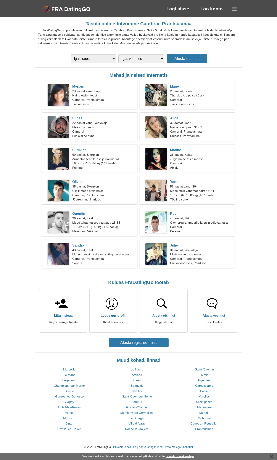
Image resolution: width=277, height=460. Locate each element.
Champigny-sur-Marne (69, 385)
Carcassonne (204, 385)
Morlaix (204, 412)
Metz (204, 375)
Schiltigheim (204, 402)
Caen (137, 380)
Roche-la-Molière (137, 429)
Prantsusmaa (204, 429)
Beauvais (137, 385)
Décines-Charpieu (137, 407)
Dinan (69, 423)
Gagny (69, 402)
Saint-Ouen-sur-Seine (137, 396)
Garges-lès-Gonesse (69, 396)
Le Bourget (137, 418)
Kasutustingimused (150, 447)
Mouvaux (69, 418)
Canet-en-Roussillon (204, 423)
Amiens (137, 375)
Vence (69, 412)
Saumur (137, 402)
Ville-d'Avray (137, 423)
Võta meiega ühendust (179, 447)
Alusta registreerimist (138, 342)
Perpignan (69, 380)
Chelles (137, 391)
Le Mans (69, 375)
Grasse (69, 391)
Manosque (204, 407)
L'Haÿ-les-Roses (69, 407)
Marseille (69, 369)
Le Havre (137, 369)
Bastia (204, 391)
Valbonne (204, 418)
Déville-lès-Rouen (69, 429)
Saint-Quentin (204, 369)
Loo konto (211, 8)
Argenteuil (204, 380)
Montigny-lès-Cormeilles (136, 412)
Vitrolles (204, 396)
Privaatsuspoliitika (124, 447)
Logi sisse (177, 8)
